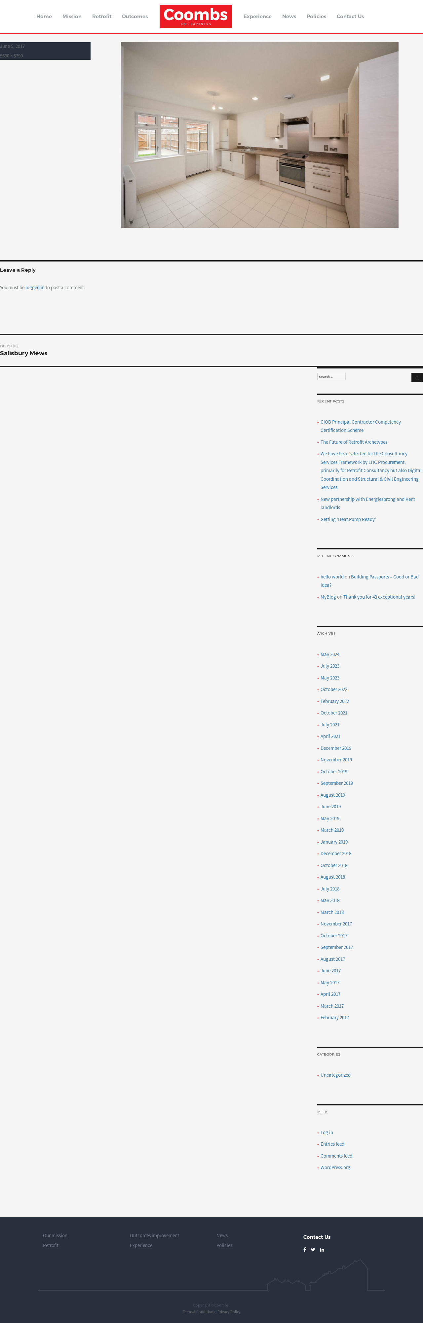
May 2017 (330, 982)
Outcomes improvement (154, 1235)
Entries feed (332, 1144)
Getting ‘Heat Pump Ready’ (348, 519)
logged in (35, 287)
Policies (316, 16)
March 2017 (332, 1006)
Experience (258, 16)
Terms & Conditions (199, 1311)
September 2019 (337, 783)
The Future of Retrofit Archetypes (354, 442)
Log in (327, 1132)
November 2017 (336, 924)
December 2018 (336, 853)
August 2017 (333, 959)
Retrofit (101, 16)
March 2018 (332, 912)
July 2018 (330, 889)
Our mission (55, 1235)
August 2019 (333, 795)
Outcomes (135, 16)
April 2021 (330, 736)
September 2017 (337, 947)
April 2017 (330, 994)
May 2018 (330, 900)
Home (44, 16)
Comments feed (336, 1156)
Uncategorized (336, 1075)
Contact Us (350, 16)
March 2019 (332, 830)
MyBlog (328, 597)
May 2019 (330, 818)
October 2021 (334, 713)
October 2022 (334, 689)
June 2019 (331, 806)
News (289, 16)
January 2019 (334, 842)
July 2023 (330, 666)
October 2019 (334, 771)
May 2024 (330, 654)
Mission (72, 16)
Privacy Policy (229, 1311)
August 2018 (333, 877)
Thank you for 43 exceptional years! (379, 597)
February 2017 (335, 1017)
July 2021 (330, 724)
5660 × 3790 (11, 55)
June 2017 (331, 970)
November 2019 (336, 759)
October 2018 (334, 865)
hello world (332, 577)
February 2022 (335, 701)
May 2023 (330, 678)
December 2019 (336, 748)
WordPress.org (335, 1167)
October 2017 (334, 935)
